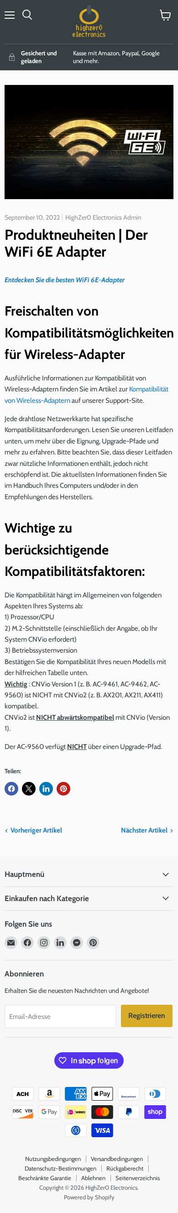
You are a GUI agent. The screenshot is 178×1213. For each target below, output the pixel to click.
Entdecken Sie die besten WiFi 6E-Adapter (65, 280)
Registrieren (146, 1015)
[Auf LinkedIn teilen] (46, 789)
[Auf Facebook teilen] (11, 789)
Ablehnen (93, 1177)
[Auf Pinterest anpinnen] (63, 789)
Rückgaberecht (124, 1168)
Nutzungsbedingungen (53, 1158)
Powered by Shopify (89, 1197)
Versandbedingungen (117, 1158)
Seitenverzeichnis (137, 1177)
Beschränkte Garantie (44, 1177)
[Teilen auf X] (29, 789)
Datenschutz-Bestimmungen (60, 1168)
